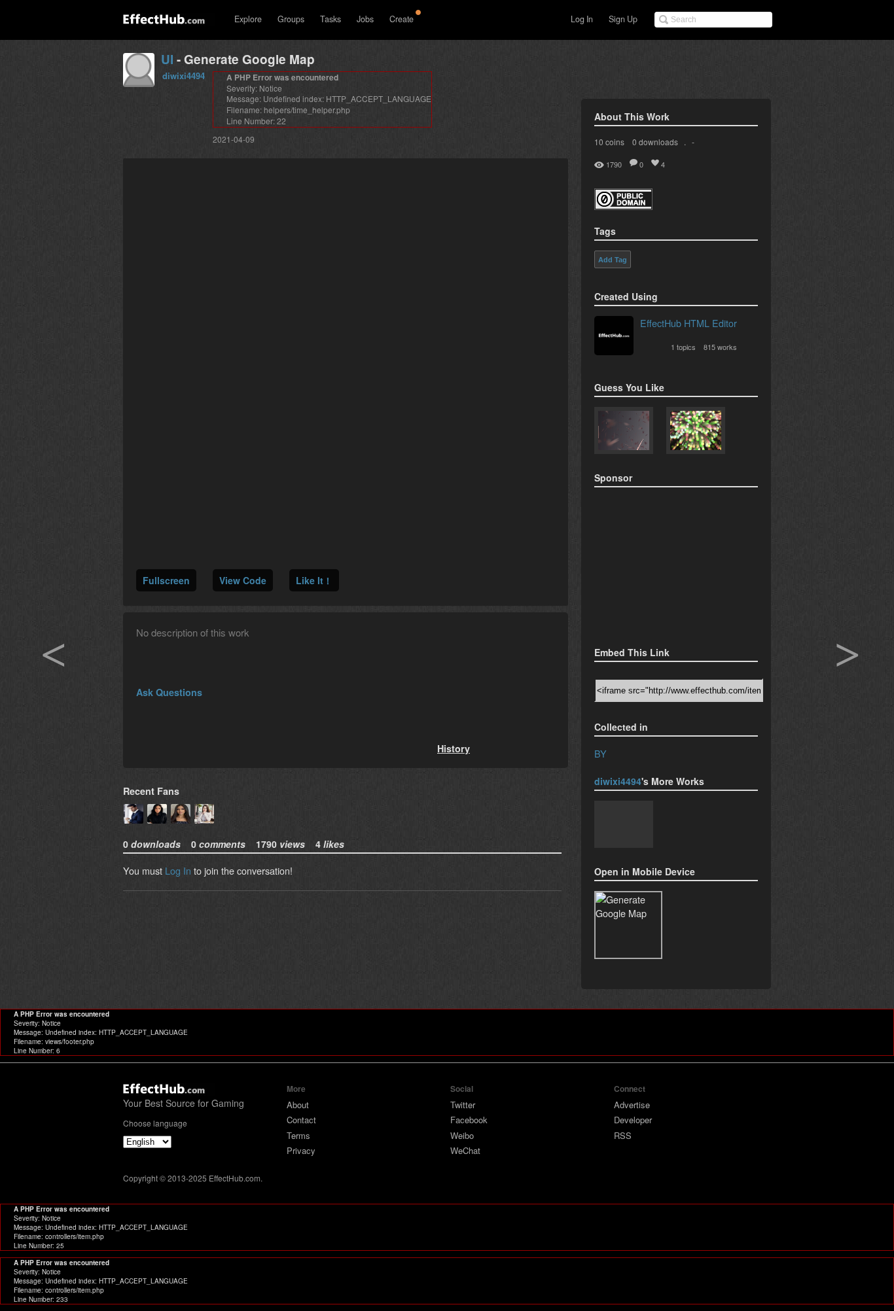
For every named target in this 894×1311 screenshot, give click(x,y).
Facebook (469, 1119)
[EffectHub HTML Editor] (614, 337)
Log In (582, 19)
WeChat (465, 1150)
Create (401, 19)
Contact (301, 1119)
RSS (623, 1135)
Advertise (632, 1104)
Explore (248, 19)
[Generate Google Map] (623, 825)
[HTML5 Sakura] (623, 432)
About (298, 1104)
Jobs (365, 19)
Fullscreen (166, 580)
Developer (633, 1119)
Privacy (301, 1150)
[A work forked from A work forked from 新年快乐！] (695, 432)
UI (167, 59)
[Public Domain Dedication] (623, 206)
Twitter (462, 1104)
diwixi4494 (183, 75)
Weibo (462, 1135)
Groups (290, 19)
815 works (720, 346)
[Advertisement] (659, 562)
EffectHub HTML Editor (688, 323)
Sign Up (623, 19)
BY (600, 753)
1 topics (683, 346)
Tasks (330, 19)
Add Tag (612, 260)
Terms (298, 1135)
